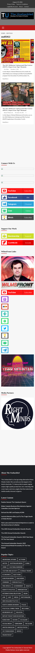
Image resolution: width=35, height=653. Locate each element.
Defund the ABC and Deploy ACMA (12, 512)
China (27, 563)
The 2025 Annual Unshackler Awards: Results (16, 529)
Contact (26, 6)
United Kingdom (8, 627)
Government (20, 58)
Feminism (5, 582)
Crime (4, 567)
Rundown (6, 620)
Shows (19, 60)
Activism (22, 559)
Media (16, 597)
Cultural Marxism (15, 567)
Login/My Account (12, 6)
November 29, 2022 (19, 112)
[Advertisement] (17, 143)
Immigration (22, 589)
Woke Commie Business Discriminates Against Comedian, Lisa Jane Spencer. (16, 507)
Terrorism (18, 623)
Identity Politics (8, 589)
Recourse (25, 608)
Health (28, 586)
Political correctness (10, 608)
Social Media (7, 623)
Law (3, 597)
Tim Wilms (6, 69)
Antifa (4, 563)
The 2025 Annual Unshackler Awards (13, 533)
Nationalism (25, 597)
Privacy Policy (11, 4)
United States (22, 627)
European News (8, 578)
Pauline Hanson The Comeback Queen (13, 502)
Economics (6, 574)
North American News (10, 604)
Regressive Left (8, 612)
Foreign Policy (17, 582)
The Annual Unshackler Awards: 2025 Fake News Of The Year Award (17, 538)
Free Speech (6, 586)
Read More (5, 78)
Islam (25, 593)
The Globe (28, 623)
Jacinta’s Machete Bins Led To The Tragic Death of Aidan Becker (17, 517)
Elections (14, 58)
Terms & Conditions (22, 4)
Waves (19, 631)
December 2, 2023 (15, 69)
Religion (19, 612)
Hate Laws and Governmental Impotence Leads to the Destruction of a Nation (17, 524)
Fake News (20, 578)
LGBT (9, 597)
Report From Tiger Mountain (10, 60)
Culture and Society (10, 571)
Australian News (7, 58)
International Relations (11, 593)
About (21, 6)
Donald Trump (25, 571)
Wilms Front (7, 635)
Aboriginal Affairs (9, 559)
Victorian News (25, 60)
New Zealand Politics (10, 601)
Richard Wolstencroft (8, 112)
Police (24, 604)
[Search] (32, 27)
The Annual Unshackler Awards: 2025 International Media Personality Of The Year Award (15, 545)
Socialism (23, 620)
